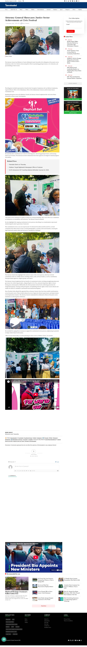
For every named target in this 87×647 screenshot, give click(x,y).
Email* (68, 24)
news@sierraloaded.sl (50, 439)
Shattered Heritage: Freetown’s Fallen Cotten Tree (16, 593)
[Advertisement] (57, 5)
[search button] (23, 1)
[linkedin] (74, 1)
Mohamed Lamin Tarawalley (12, 434)
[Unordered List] (25, 471)
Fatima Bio (15, 634)
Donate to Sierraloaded (30, 441)
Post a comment (25, 23)
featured (17, 626)
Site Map (46, 622)
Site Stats (46, 624)
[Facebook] (64, 1)
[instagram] (66, 1)
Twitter (34, 438)
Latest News (69, 36)
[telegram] (72, 1)
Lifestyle (49, 9)
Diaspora (68, 9)
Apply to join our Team (18, 441)
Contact (19, 1)
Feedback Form (47, 627)
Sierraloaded (13, 438)
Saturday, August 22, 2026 (10, 1)
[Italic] (17, 471)
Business (55, 9)
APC (13, 619)
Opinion (80, 9)
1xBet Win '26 (13, 9)
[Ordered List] (23, 471)
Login (57, 461)
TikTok (50, 438)
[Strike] (21, 471)
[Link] (30, 471)
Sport (61, 9)
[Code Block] (28, 471)
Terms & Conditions (68, 620)
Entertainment (40, 9)
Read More (43, 605)
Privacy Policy (67, 619)
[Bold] (15, 471)
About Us (46, 619)
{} (32, 470)
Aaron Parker (9, 56)
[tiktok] (68, 1)
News (6, 9)
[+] (34, 470)
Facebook (20, 438)
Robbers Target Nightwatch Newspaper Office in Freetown (26, 167)
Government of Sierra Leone (11, 624)
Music (21, 9)
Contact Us (46, 625)
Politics (32, 9)
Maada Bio (8, 619)
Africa (74, 9)
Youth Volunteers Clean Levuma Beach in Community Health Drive (73, 52)
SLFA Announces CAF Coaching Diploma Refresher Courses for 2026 (29, 170)
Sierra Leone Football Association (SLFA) (14, 629)
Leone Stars (8, 634)
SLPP (12, 626)
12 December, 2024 (10, 23)
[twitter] (70, 1)
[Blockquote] (27, 471)
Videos (26, 9)
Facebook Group (28, 438)
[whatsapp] (78, 1)
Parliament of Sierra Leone (11, 631)
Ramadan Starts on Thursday (17, 164)
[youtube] (76, 1)
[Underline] (19, 471)
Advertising (46, 620)
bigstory (7, 626)
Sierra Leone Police (10, 621)
